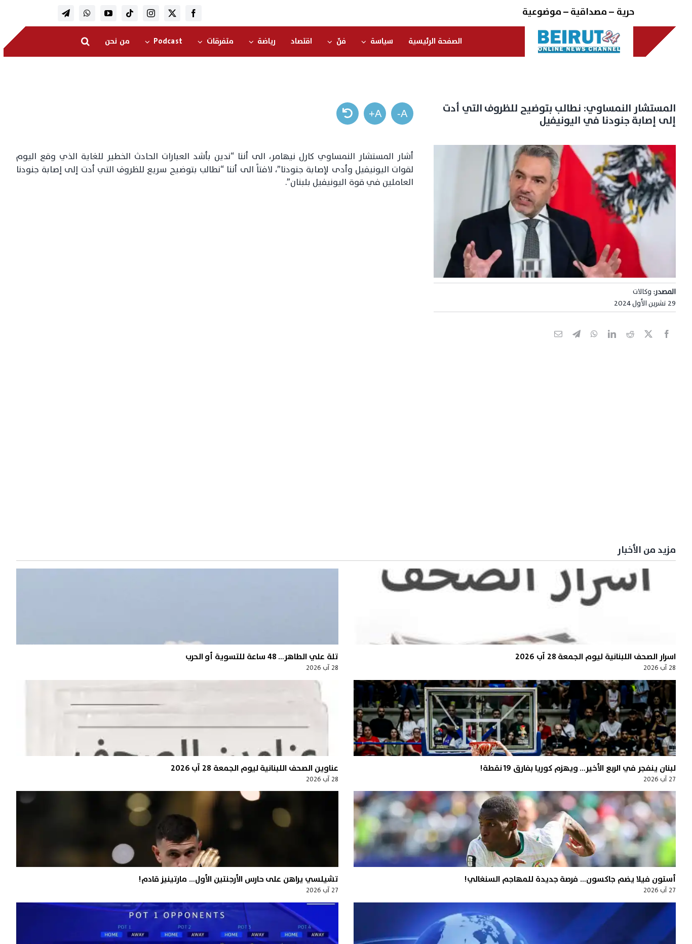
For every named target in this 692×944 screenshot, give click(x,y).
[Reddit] (630, 345)
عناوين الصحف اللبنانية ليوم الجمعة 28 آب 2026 (254, 768)
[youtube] (108, 13)
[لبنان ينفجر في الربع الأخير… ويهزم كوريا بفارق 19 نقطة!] (515, 718)
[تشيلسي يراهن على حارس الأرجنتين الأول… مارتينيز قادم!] (177, 829)
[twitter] (172, 13)
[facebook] (193, 13)
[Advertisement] (372, 459)
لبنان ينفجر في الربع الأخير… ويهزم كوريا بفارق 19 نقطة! (578, 768)
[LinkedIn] (612, 345)
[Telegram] (576, 345)
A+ (375, 113)
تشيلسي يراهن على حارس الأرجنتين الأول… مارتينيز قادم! (238, 879)
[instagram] (151, 13)
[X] (648, 345)
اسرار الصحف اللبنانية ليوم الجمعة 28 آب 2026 (595, 656)
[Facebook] (667, 345)
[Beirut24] (579, 32)
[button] (85, 41)
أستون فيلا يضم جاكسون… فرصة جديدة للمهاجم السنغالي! (569, 879)
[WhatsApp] (594, 345)
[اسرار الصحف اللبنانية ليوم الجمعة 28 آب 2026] (515, 607)
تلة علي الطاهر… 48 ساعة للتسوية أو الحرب (261, 656)
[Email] (558, 345)
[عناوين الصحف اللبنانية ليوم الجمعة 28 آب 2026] (177, 718)
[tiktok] (130, 13)
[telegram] (66, 13)
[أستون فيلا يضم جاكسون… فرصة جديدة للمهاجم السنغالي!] (515, 829)
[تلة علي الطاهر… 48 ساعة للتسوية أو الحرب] (177, 607)
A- (402, 113)
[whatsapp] (87, 13)
